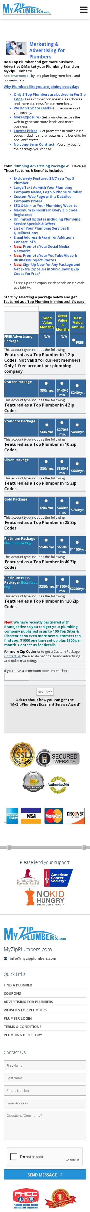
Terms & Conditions (23, 1026)
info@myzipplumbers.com (33, 958)
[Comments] (45, 1140)
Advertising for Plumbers (28, 1001)
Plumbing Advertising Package (38, 166)
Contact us (27, 645)
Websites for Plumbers (25, 1010)
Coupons (12, 993)
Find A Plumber (18, 985)
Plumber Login (18, 1018)
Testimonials (20, 75)
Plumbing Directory (23, 1035)
